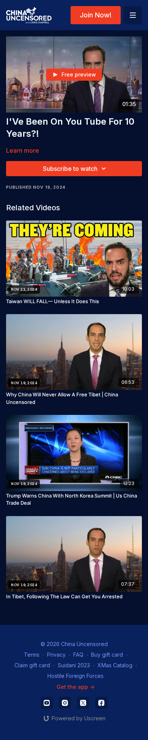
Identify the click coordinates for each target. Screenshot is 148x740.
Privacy (56, 654)
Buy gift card (107, 654)
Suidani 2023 (74, 665)
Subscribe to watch (70, 168)
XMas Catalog (115, 665)
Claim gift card (32, 665)
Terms (31, 654)
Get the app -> (75, 687)
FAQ (78, 654)
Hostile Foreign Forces (75, 676)
